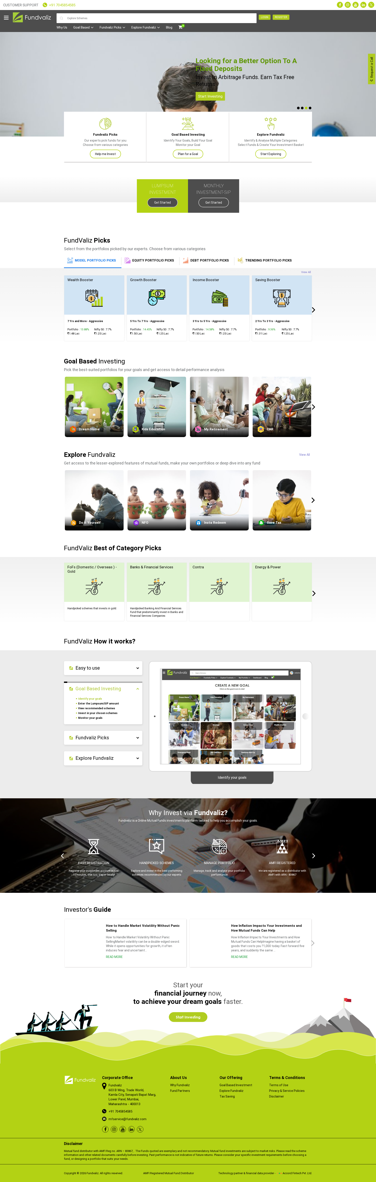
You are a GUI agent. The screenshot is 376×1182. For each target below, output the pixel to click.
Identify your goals (90, 698)
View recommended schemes (96, 708)
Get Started (162, 202)
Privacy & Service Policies (287, 1091)
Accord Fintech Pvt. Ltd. (297, 1173)
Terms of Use (278, 1085)
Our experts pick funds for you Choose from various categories (105, 144)
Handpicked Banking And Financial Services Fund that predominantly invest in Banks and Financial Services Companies (156, 612)
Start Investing (210, 96)
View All (306, 272)
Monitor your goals (90, 717)
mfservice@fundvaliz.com (127, 1119)
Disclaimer (276, 1096)
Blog (169, 27)
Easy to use (88, 668)
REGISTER (281, 17)
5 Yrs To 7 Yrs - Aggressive (147, 321)
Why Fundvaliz (180, 1085)
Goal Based (81, 27)
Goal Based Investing (98, 688)
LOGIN (264, 17)
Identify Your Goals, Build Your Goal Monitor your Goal (188, 144)
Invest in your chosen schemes (98, 713)
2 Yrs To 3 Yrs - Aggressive (272, 321)
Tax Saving (227, 1096)
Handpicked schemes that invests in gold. (92, 608)
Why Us (62, 27)
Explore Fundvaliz (143, 27)
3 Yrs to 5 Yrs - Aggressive (209, 321)
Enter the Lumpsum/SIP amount (98, 703)
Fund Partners (180, 1091)
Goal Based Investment (236, 1085)
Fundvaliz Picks (110, 27)
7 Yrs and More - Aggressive (85, 321)
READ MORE (114, 957)
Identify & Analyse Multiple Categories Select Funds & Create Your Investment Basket (271, 144)
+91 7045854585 (62, 5)
